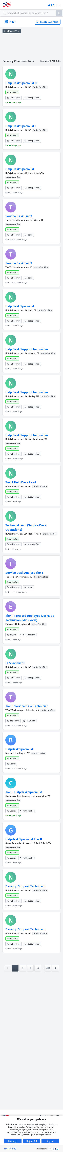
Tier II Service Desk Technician (26, 706)
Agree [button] (50, 1141)
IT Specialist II (15, 663)
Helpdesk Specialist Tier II (23, 839)
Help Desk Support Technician (26, 349)
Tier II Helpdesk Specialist (23, 792)
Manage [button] (12, 1141)
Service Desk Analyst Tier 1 (24, 572)
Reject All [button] (31, 1141)
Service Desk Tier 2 (18, 216)
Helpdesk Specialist (19, 749)
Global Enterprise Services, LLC (20, 843)
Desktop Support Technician (25, 886)
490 (48, 968)
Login (51, 4)
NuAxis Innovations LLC (16, 87)
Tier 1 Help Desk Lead (20, 482)
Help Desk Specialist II (21, 83)
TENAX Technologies (15, 710)
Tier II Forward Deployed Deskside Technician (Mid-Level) (29, 617)
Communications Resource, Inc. (20, 796)
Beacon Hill (10, 753)
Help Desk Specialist (19, 169)
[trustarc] (53, 1148)
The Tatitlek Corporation (17, 220)
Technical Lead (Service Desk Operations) (25, 527)
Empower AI (11, 624)
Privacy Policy (10, 1148)
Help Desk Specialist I (20, 126)
